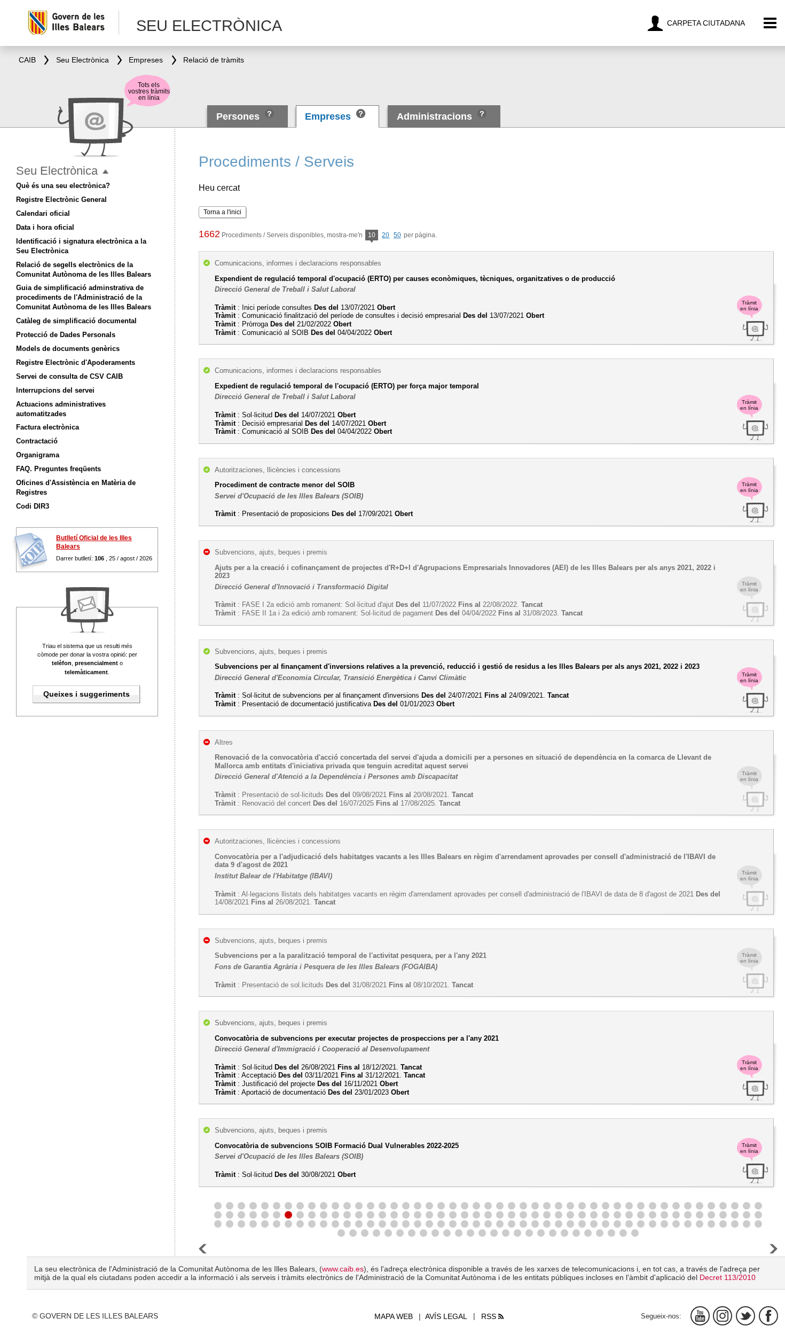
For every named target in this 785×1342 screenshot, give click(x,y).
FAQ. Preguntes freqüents (58, 469)
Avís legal (446, 1316)
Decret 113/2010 (728, 1277)
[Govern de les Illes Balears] (73, 23)
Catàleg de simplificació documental (76, 321)
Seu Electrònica (57, 170)
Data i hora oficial (45, 227)
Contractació (37, 441)
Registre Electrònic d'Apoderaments (75, 362)
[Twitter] (745, 1315)
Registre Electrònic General (61, 200)
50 (397, 235)
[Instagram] (722, 1315)
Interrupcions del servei (55, 390)
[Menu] (770, 23)
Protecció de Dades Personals (65, 335)
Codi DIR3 (32, 506)
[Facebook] (768, 1315)
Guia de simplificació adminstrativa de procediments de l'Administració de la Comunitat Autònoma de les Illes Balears (83, 297)
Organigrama (37, 455)
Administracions (434, 116)
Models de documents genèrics (68, 349)
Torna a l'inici (222, 212)
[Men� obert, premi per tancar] (105, 171)
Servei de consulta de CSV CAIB (69, 376)
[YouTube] (700, 1315)
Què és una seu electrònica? (63, 186)
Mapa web (393, 1316)
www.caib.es (343, 1269)
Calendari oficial (43, 213)
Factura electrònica (47, 427)
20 (385, 235)
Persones (239, 116)
